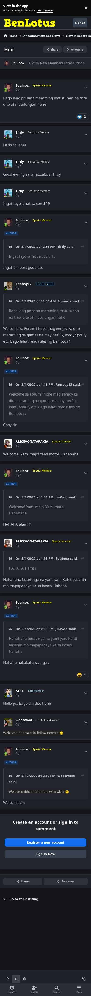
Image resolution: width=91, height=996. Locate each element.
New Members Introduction (62, 63)
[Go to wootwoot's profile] (8, 722)
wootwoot (24, 720)
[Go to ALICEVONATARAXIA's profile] (8, 443)
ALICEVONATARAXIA (32, 441)
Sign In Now (45, 854)
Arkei (20, 691)
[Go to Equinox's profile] (6, 63)
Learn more (9, 8)
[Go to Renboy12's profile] (8, 286)
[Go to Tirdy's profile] (8, 134)
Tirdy (20, 132)
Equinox (18, 63)
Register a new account (45, 842)
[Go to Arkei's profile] (8, 693)
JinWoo (61, 497)
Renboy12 (24, 284)
